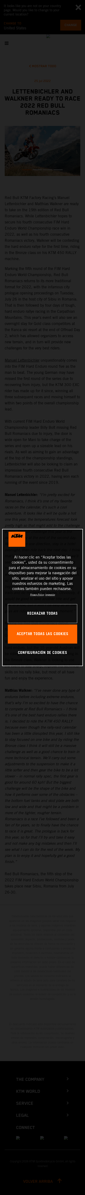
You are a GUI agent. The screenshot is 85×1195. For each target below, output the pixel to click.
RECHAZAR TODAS (42, 613)
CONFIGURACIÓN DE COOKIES (42, 652)
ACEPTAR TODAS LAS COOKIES (42, 634)
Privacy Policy (37, 594)
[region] (42, 597)
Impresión (50, 594)
